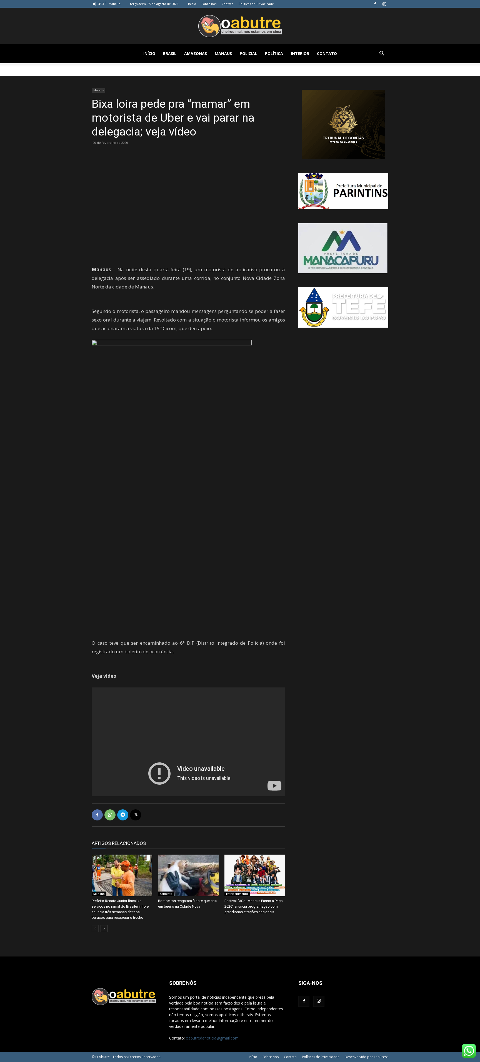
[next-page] (104, 928)
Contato (227, 4)
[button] (381, 54)
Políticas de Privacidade (256, 4)
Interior (300, 53)
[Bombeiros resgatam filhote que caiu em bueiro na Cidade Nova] (188, 875)
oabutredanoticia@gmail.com (212, 1038)
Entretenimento (237, 894)
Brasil (169, 53)
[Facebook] (375, 4)
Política (274, 53)
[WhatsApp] (110, 814)
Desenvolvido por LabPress (366, 1057)
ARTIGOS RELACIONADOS (119, 843)
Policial (248, 53)
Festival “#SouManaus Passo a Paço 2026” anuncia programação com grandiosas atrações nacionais (253, 906)
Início (192, 4)
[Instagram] (384, 4)
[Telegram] (122, 814)
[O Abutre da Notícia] (240, 26)
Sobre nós (208, 4)
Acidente (166, 894)
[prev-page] (95, 928)
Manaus (223, 53)
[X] (135, 814)
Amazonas (195, 53)
